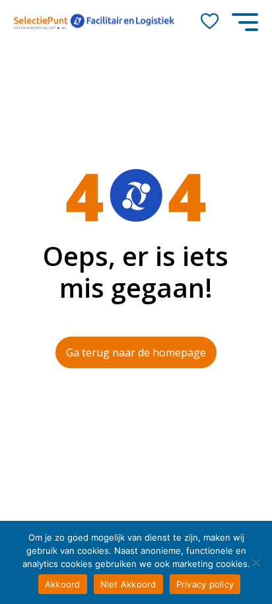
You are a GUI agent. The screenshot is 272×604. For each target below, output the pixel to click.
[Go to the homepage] (94, 21)
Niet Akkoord (128, 584)
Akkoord (63, 584)
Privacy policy (205, 584)
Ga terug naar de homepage (136, 352)
